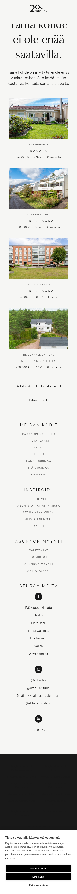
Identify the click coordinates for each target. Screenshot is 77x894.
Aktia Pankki (38, 570)
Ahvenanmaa (39, 474)
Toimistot (38, 557)
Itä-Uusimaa (38, 467)
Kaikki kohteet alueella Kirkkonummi (38, 386)
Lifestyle (38, 499)
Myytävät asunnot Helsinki (55, 767)
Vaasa (38, 447)
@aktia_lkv (38, 680)
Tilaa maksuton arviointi (38, 826)
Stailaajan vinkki (39, 512)
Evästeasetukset (38, 885)
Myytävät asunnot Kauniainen (21, 785)
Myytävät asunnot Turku (55, 793)
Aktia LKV (38, 729)
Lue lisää (10, 858)
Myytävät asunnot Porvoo (55, 802)
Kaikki (38, 526)
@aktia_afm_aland (38, 703)
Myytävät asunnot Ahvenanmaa (21, 812)
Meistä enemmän (38, 519)
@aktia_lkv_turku (39, 687)
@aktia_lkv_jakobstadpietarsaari (38, 695)
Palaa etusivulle (38, 400)
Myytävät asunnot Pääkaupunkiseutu (21, 767)
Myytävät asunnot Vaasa (21, 800)
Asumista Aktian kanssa (38, 505)
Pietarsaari (38, 440)
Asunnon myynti (38, 564)
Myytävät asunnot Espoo (21, 776)
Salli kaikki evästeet (38, 868)
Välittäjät (38, 550)
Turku (38, 454)
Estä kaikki (38, 877)
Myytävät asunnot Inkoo (22, 793)
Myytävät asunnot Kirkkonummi (55, 785)
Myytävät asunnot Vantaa (55, 776)
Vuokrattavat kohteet (55, 811)
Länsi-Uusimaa (38, 461)
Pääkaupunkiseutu (38, 434)
